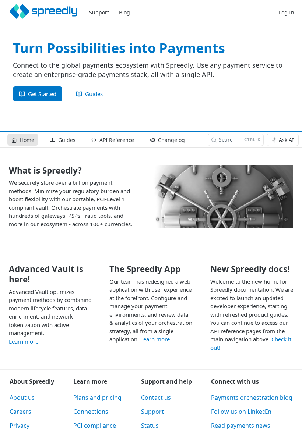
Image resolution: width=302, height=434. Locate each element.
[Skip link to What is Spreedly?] (4, 171)
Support (99, 12)
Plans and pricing (97, 398)
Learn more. (24, 341)
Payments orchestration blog (251, 398)
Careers (20, 412)
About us (22, 398)
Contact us (156, 398)
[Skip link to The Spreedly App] (105, 269)
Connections (90, 412)
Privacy (19, 425)
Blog (124, 12)
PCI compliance (94, 425)
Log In (286, 12)
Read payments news (240, 425)
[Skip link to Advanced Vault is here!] (4, 274)
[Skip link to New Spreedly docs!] (205, 269)
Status (150, 425)
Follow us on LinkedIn (241, 412)
